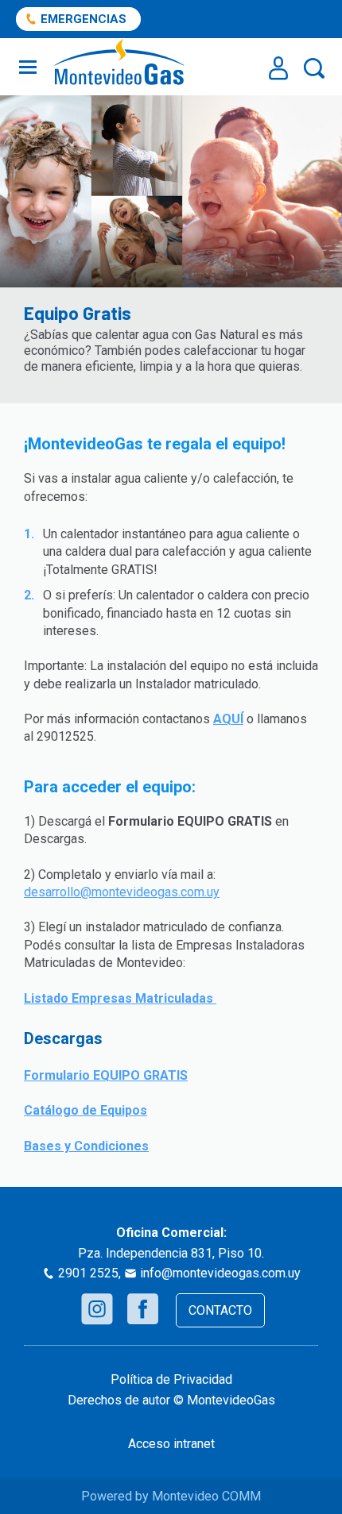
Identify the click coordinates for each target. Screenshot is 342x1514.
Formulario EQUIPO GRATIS (106, 1075)
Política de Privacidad (171, 1379)
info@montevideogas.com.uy (220, 1273)
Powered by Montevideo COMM (171, 1496)
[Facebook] (142, 1309)
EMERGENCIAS (83, 19)
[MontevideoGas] (119, 62)
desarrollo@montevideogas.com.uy (122, 892)
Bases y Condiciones (86, 1146)
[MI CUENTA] (278, 68)
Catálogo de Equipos (85, 1110)
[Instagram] (97, 1309)
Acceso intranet (171, 1443)
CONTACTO (220, 1310)
